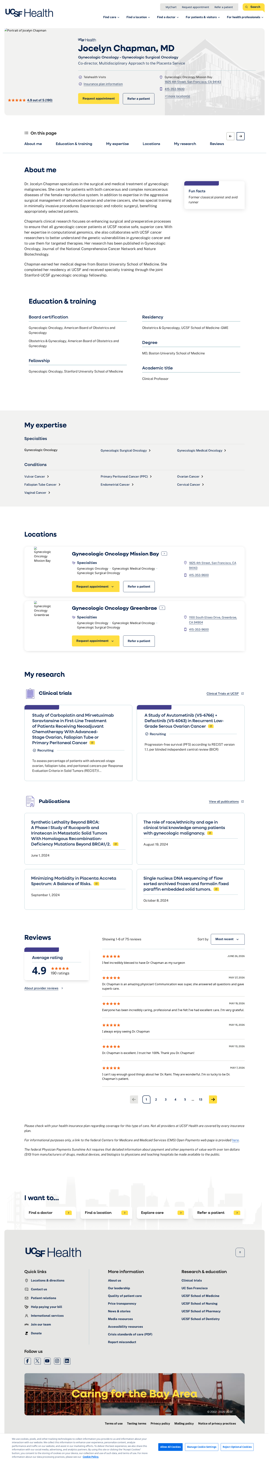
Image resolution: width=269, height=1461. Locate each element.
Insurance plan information (103, 84)
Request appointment (195, 7)
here (235, 1140)
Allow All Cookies (170, 1447)
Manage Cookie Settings (201, 1447)
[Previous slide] (230, 136)
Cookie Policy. (91, 1456)
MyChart (171, 7)
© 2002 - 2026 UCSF (220, 1411)
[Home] (30, 13)
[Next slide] (241, 136)
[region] (134, 1447)
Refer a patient (223, 7)
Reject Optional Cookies (237, 1447)
